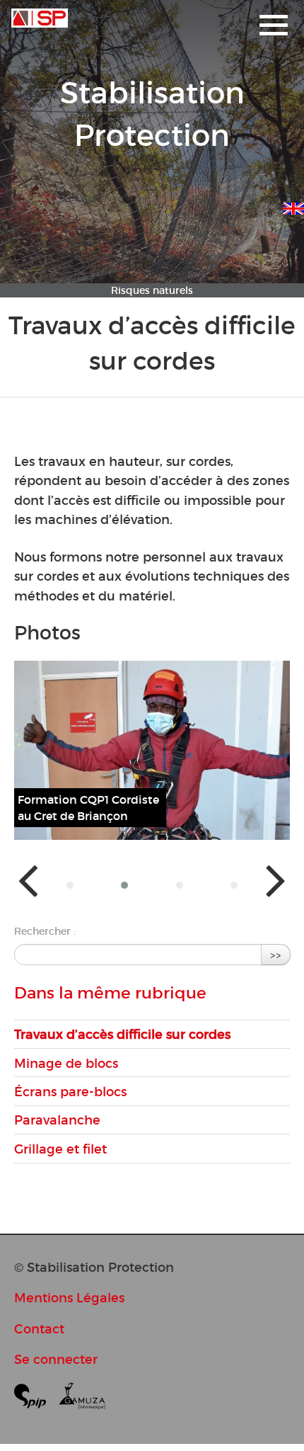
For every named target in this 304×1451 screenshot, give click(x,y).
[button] (70, 885)
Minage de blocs (66, 1063)
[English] (293, 206)
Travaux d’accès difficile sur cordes (122, 1034)
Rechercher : (45, 931)
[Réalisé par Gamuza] (82, 1399)
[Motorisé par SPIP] (35, 1399)
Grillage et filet (60, 1149)
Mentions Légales (69, 1298)
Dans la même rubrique (110, 993)
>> (275, 954)
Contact (39, 1329)
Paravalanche (57, 1120)
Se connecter (56, 1359)
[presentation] (28, 879)
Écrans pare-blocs (70, 1091)
